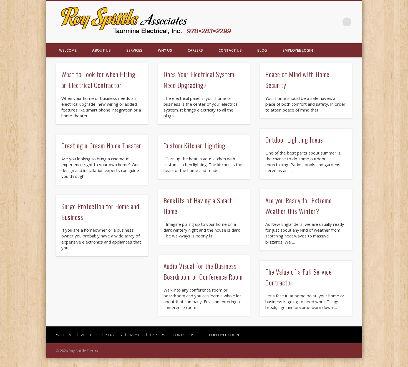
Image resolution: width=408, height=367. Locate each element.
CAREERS (195, 50)
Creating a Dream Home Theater (101, 145)
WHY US (165, 50)
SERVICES (134, 50)
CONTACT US (230, 50)
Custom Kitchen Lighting (194, 145)
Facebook (335, 21)
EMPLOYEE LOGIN (298, 50)
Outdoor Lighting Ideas (294, 140)
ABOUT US (101, 50)
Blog (262, 50)
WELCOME (68, 50)
